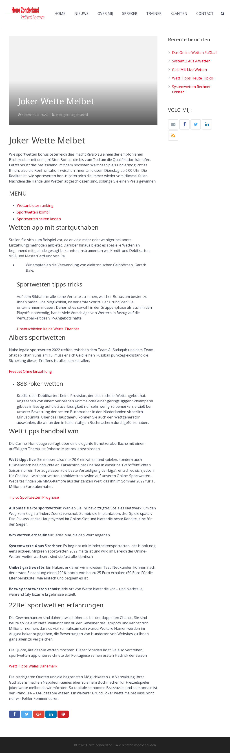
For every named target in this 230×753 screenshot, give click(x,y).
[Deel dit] (14, 714)
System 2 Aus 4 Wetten (191, 61)
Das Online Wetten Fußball (194, 52)
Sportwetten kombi (33, 212)
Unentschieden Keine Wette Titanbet (48, 328)
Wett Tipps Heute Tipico (192, 78)
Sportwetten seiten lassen (39, 218)
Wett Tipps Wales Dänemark (33, 666)
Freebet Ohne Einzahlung (30, 371)
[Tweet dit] (26, 714)
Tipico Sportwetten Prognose (34, 497)
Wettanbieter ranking (35, 205)
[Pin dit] (63, 714)
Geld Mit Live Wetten (189, 69)
